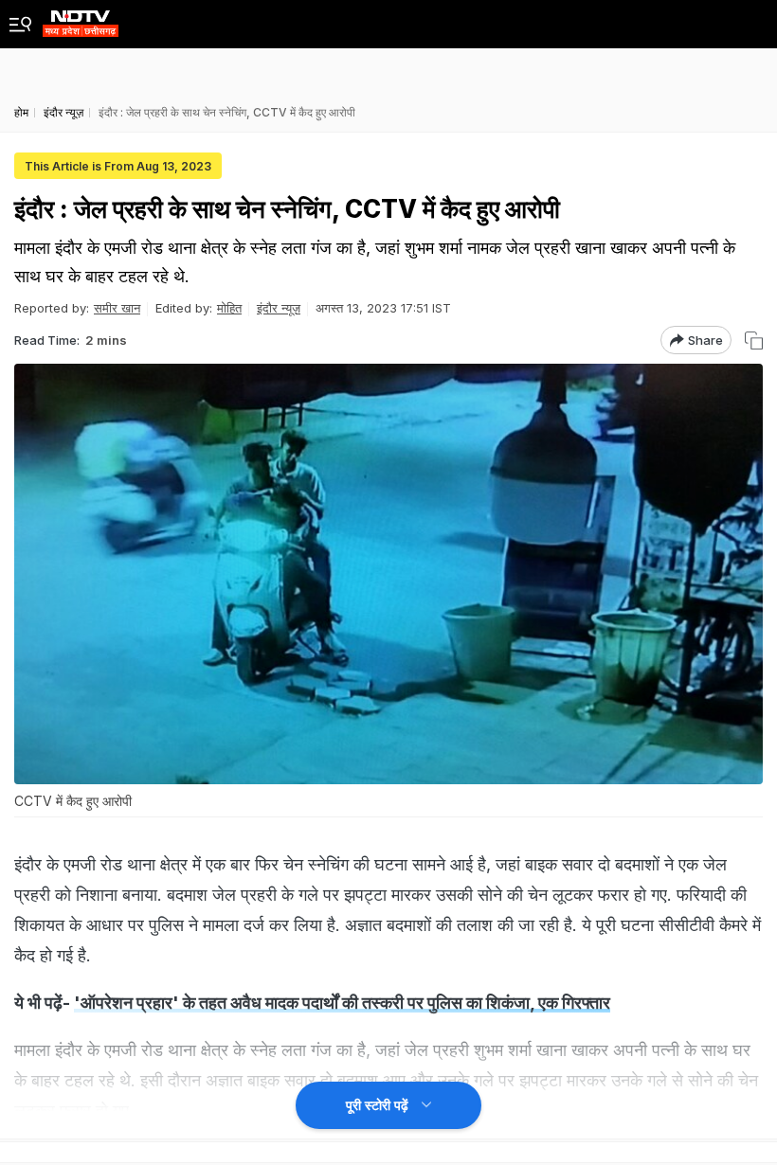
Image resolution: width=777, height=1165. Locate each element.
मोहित (229, 307)
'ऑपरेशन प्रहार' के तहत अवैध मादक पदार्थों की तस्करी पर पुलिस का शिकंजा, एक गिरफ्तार (342, 1003)
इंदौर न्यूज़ (278, 307)
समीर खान (117, 307)
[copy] (754, 341)
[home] (80, 18)
